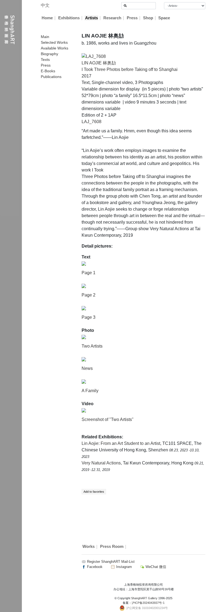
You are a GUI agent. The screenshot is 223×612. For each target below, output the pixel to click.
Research (112, 18)
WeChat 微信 (155, 567)
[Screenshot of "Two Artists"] (84, 410)
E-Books (48, 71)
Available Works (54, 48)
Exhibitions (69, 18)
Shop (148, 18)
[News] (84, 359)
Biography (49, 54)
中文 (45, 5)
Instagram (123, 567)
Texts (45, 59)
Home (47, 18)
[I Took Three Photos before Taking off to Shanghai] (94, 56)
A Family (90, 390)
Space (164, 18)
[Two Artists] (84, 337)
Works (88, 547)
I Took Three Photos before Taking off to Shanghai (130, 69)
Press (132, 18)
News (87, 368)
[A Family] (84, 381)
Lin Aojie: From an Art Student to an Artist (121, 443)
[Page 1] (84, 263)
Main (45, 37)
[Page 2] (84, 285)
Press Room (111, 547)
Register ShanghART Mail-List (111, 562)
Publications (51, 76)
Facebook (94, 567)
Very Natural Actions (101, 463)
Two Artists (92, 346)
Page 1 (88, 272)
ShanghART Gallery (144, 598)
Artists (91, 18)
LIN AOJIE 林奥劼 (99, 63)
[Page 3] (84, 308)
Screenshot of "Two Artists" (108, 419)
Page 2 (88, 295)
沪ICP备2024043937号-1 (148, 602)
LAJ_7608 (91, 121)
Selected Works (54, 42)
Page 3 (88, 317)
